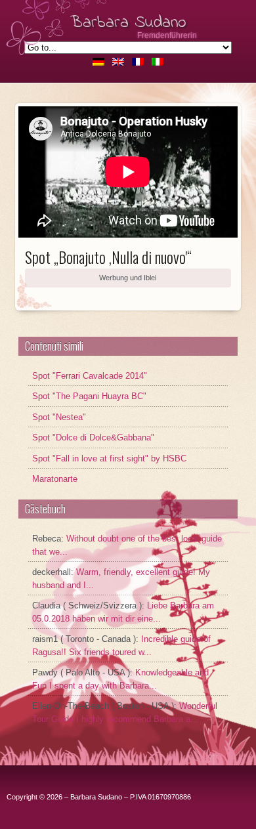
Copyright (22, 797)
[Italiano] (157, 62)
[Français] (137, 62)
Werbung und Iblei (127, 278)
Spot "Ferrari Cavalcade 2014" (89, 376)
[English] (118, 62)
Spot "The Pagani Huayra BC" (89, 396)
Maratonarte (54, 479)
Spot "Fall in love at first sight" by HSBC (109, 458)
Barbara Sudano (128, 23)
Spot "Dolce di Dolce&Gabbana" (93, 437)
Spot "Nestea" (59, 417)
